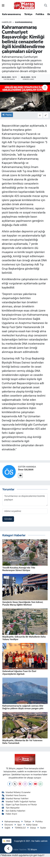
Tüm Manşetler (13, 808)
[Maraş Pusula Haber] (24, 5)
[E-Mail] (20, 475)
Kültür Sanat (32, 824)
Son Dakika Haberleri (15, 811)
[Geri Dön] (8, 849)
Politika (40, 14)
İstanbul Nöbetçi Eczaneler (18, 792)
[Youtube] (35, 784)
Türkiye (28, 14)
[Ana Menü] (3, 5)
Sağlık (7, 828)
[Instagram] (25, 784)
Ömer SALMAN (25, 469)
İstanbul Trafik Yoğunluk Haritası (21, 801)
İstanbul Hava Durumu (16, 795)
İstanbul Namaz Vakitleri (17, 798)
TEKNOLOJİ (20, 828)
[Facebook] (9, 784)
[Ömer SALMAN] (9, 471)
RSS (8, 841)
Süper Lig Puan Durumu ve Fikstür (21, 804)
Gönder (8, 519)
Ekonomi (9, 824)
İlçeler (43, 828)
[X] (14, 784)
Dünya (33, 828)
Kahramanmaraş (11, 14)
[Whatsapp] (40, 784)
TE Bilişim (32, 849)
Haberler (7, 22)
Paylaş (9, 114)
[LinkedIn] (30, 784)
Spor (19, 824)
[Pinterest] (20, 784)
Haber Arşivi (11, 814)
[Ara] (45, 5)
